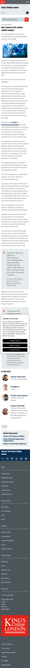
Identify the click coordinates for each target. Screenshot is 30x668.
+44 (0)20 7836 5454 (7, 595)
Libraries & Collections (14, 541)
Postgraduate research (14, 482)
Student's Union (12, 570)
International (11, 486)
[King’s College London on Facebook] (2, 458)
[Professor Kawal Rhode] (6, 411)
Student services (12, 533)
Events (9, 566)
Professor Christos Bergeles (19, 395)
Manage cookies (12, 665)
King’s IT (10, 545)
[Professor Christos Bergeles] (6, 397)
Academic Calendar (13, 549)
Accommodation (12, 537)
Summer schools (12, 491)
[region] (15, 334)
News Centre (11, 562)
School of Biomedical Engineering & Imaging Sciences (13, 440)
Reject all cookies (15, 345)
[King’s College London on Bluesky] (26, 458)
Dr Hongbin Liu (15, 387)
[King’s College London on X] (7, 458)
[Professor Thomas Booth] (6, 377)
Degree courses (12, 474)
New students (11, 507)
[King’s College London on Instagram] (12, 458)
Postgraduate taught (13, 478)
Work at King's (11, 579)
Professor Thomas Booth (18, 377)
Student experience (13, 495)
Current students (12, 512)
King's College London (10, 7)
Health (4, 426)
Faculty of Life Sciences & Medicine (13, 436)
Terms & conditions (13, 644)
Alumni (9, 520)
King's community (12, 583)
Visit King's (10, 574)
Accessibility (11, 660)
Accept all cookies (15, 349)
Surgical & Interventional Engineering (14, 444)
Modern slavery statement (14, 652)
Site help (10, 656)
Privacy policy (11, 648)
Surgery (16, 125)
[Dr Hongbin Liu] (6, 387)
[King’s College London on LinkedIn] (16, 458)
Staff (9, 516)
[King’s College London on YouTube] (21, 458)
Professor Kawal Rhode (18, 406)
